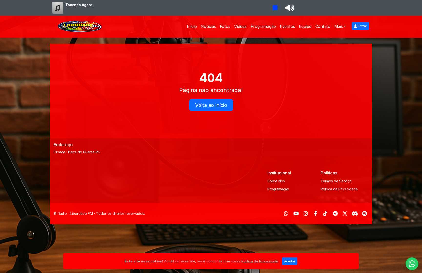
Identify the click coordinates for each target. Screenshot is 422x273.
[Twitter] (344, 214)
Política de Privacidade (339, 189)
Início (192, 26)
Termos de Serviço (336, 181)
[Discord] (355, 214)
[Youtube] (296, 214)
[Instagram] (306, 214)
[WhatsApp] (286, 214)
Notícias (208, 26)
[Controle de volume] (288, 8)
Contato (322, 26)
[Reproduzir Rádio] (275, 8)
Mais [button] (338, 26)
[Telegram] (335, 214)
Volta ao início (211, 105)
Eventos (287, 26)
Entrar (362, 26)
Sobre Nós (276, 181)
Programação (263, 26)
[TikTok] (325, 214)
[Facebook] (315, 214)
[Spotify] (364, 214)
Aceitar (289, 261)
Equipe (305, 26)
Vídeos (240, 26)
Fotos (225, 26)
